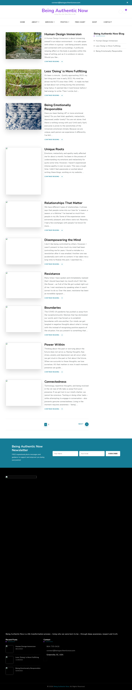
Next (80, 424)
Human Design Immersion (63, 34)
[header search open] (120, 11)
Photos (64, 22)
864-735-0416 (53, 646)
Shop (94, 22)
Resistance (52, 274)
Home (22, 22)
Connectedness (55, 382)
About (35, 22)
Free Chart (80, 22)
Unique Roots (54, 149)
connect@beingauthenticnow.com (61, 650)
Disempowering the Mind (62, 240)
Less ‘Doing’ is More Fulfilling (65, 71)
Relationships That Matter (63, 203)
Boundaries (52, 308)
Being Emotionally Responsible (57, 107)
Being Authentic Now (65, 11)
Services (49, 22)
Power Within (54, 345)
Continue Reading (51, 61)
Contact (108, 22)
